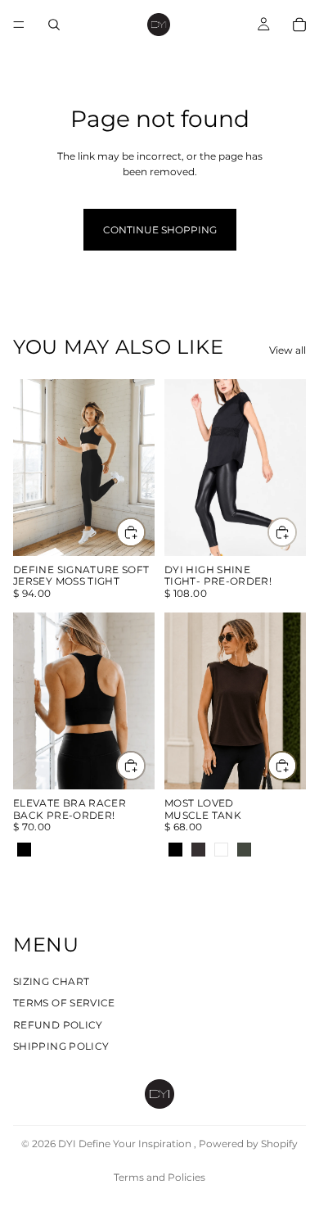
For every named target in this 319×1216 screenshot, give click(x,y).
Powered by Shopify (248, 1143)
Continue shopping (160, 230)
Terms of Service (64, 1003)
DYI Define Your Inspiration (126, 1143)
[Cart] (299, 25)
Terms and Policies (159, 1177)
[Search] (54, 25)
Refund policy (58, 1025)
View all (287, 350)
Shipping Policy (61, 1046)
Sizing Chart (51, 981)
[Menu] (19, 24)
